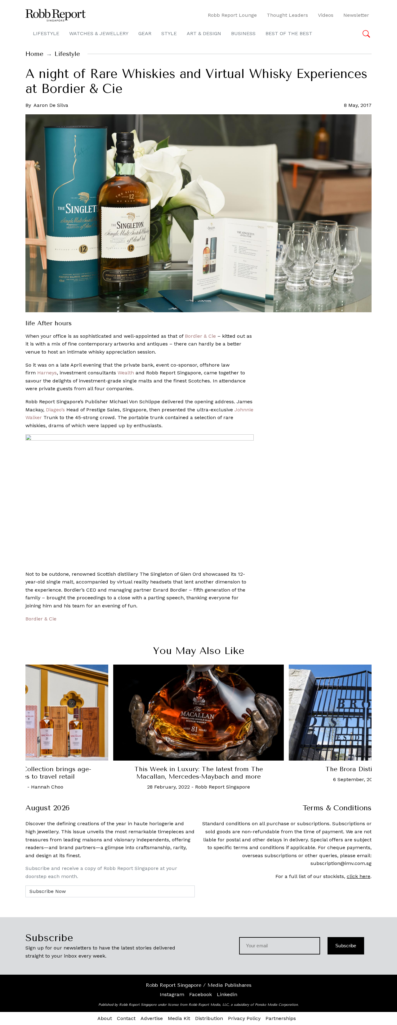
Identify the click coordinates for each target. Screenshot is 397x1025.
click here (358, 876)
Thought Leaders (287, 15)
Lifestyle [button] (46, 33)
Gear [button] (144, 33)
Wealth (126, 373)
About (104, 1018)
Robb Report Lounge (232, 15)
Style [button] (169, 33)
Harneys (47, 373)
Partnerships (280, 1018)
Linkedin (227, 994)
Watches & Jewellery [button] (98, 33)
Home (34, 53)
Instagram (172, 994)
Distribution (209, 1018)
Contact (126, 1018)
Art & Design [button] (204, 33)
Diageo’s (55, 410)
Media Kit (179, 1018)
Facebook (200, 994)
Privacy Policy (244, 1018)
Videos (325, 15)
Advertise (152, 1018)
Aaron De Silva (50, 105)
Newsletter (356, 15)
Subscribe (345, 945)
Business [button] (243, 33)
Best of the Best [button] (288, 33)
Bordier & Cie (200, 336)
